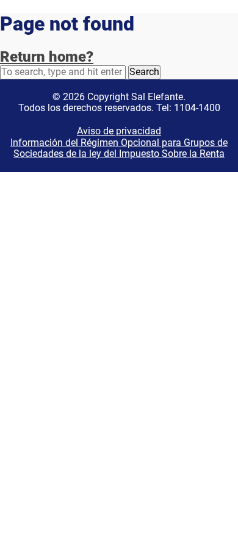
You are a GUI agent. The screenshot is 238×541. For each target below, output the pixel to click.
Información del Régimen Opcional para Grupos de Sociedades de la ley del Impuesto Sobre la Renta (119, 148)
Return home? (46, 56)
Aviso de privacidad (119, 131)
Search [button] (144, 72)
